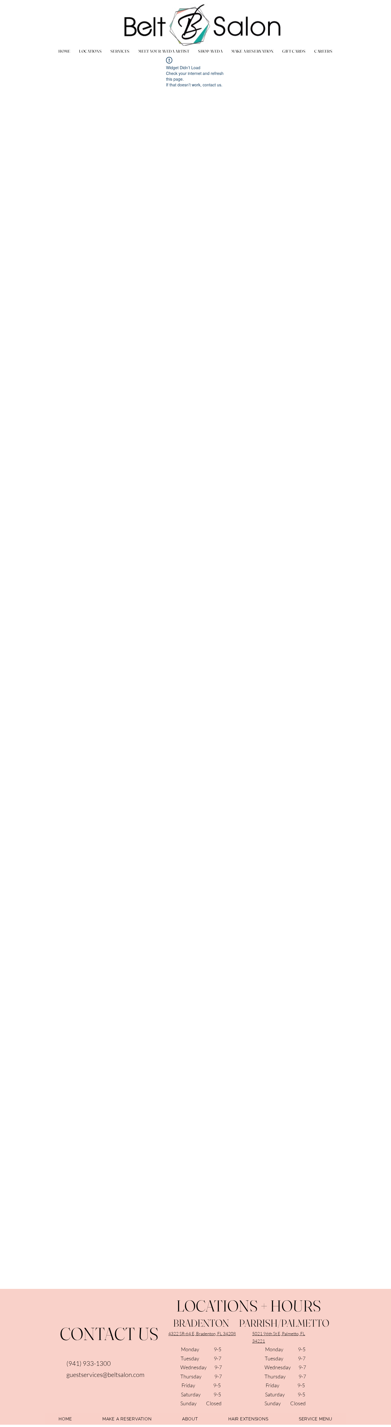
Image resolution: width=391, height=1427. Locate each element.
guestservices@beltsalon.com (105, 1374)
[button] (120, 51)
